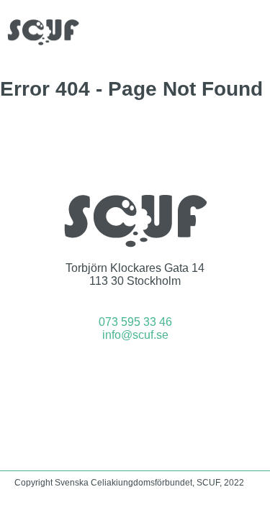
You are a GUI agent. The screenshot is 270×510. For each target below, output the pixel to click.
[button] (253, 32)
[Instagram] (154, 374)
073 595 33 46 (135, 322)
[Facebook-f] (116, 374)
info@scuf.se (135, 335)
